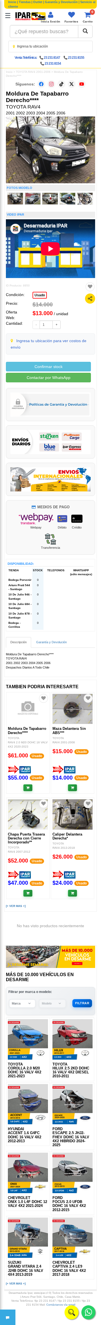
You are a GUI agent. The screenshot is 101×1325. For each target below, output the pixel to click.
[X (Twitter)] (71, 84)
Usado (40, 295)
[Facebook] (41, 84)
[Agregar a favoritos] (90, 286)
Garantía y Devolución (61, 2)
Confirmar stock (49, 366)
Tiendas (25, 2)
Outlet (37, 2)
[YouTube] (82, 84)
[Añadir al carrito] (28, 787)
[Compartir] (90, 299)
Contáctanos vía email (60, 1304)
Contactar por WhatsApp (48, 377)
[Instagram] (51, 84)
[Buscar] (85, 31)
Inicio (12, 2)
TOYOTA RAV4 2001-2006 (33, 71)
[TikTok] (61, 84)
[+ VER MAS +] (16, 906)
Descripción (18, 642)
